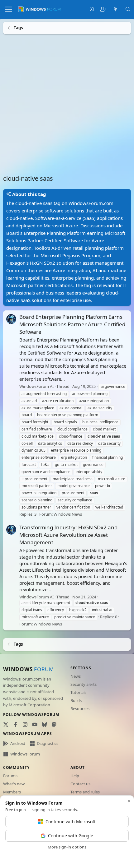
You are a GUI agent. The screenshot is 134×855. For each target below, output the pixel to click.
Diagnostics (47, 743)
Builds (76, 700)
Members (12, 792)
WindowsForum (25, 754)
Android (17, 743)
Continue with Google (70, 836)
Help (74, 775)
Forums (10, 775)
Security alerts (83, 684)
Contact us (80, 784)
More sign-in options (67, 847)
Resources (79, 708)
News (75, 676)
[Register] (103, 9)
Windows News (68, 514)
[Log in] (91, 9)
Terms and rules (85, 792)
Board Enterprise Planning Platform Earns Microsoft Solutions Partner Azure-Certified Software (72, 324)
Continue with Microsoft (70, 822)
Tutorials (78, 692)
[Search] (128, 9)
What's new (14, 784)
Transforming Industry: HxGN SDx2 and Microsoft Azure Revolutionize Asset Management (68, 535)
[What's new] (115, 9)
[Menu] (8, 9)
